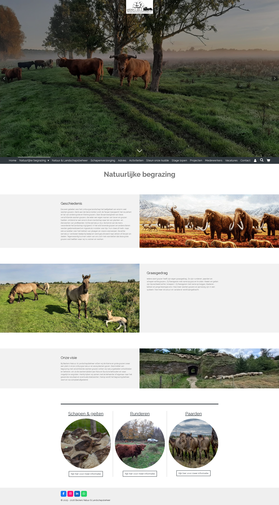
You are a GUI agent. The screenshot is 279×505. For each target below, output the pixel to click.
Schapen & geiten (85, 413)
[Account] (255, 160)
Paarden (193, 413)
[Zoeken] (262, 160)
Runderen (140, 413)
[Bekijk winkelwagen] (268, 160)
